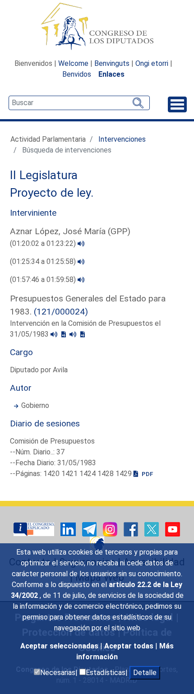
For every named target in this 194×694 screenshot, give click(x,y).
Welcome (73, 63)
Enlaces (111, 74)
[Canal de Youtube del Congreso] (172, 529)
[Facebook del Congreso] (131, 529)
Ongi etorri (151, 63)
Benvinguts (111, 63)
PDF (146, 473)
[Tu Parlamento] (34, 529)
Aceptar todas (129, 646)
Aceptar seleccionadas (60, 646)
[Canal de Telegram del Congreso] (90, 529)
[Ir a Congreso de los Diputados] (97, 26)
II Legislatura (44, 175)
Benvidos (76, 74)
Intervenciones (122, 139)
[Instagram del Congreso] (111, 529)
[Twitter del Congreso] (152, 529)
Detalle (145, 672)
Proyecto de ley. (52, 192)
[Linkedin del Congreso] (69, 529)
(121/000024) (61, 311)
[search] (79, 103)
